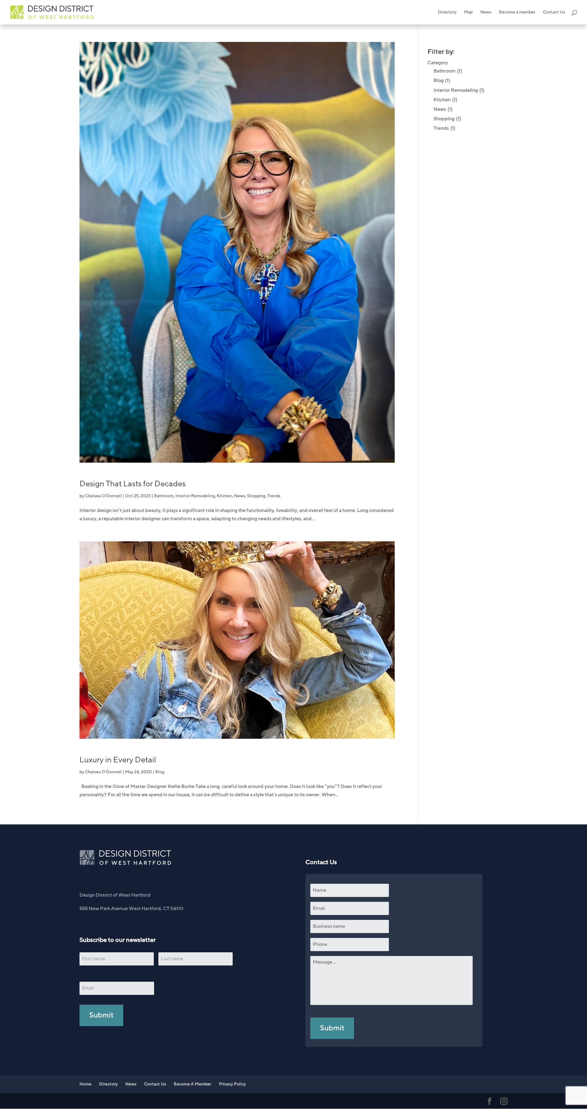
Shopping (256, 496)
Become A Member (192, 1084)
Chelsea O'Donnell (103, 496)
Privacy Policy (232, 1084)
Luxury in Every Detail (117, 760)
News (485, 12)
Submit (101, 1015)
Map (468, 12)
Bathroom (164, 496)
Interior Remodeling (195, 496)
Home (85, 1084)
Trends (273, 496)
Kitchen (224, 496)
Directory (447, 12)
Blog (159, 772)
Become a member (517, 12)
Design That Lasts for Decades (132, 484)
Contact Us (554, 12)
